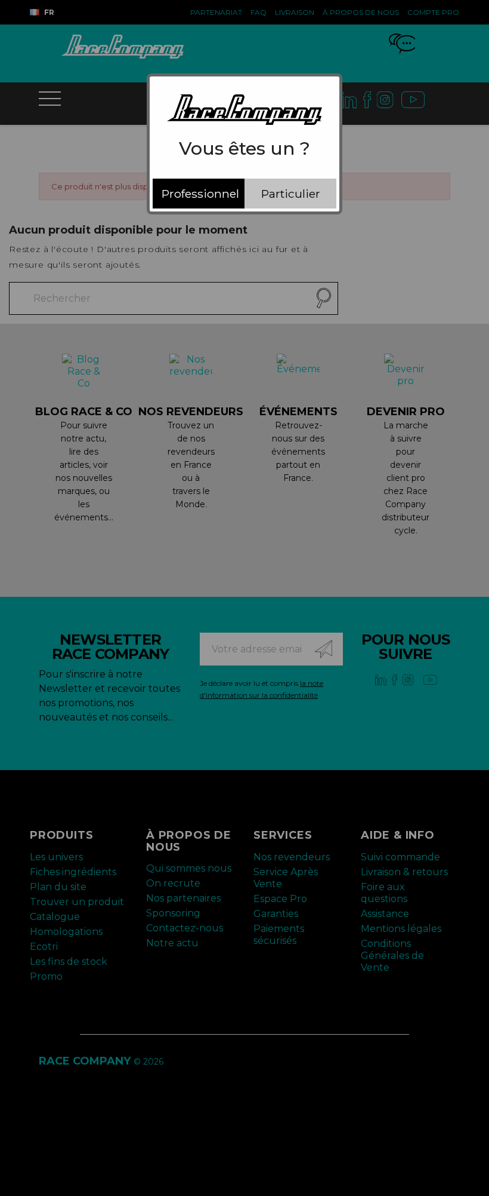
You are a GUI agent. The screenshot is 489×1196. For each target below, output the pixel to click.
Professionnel (200, 193)
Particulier (290, 193)
